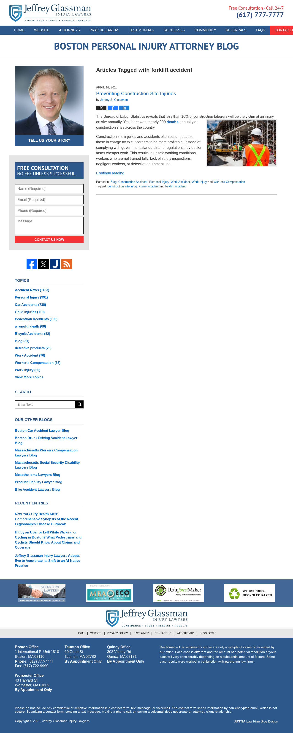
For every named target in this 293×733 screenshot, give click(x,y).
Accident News (32, 290)
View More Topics (29, 377)
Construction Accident (132, 182)
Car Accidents (30, 305)
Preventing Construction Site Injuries (136, 93)
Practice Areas (104, 30)
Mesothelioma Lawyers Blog (37, 475)
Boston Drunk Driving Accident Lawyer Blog (46, 440)
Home (19, 30)
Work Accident (180, 182)
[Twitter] (43, 264)
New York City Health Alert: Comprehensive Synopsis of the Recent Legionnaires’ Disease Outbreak (46, 519)
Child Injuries (30, 312)
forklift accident (175, 186)
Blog (114, 182)
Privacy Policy (117, 633)
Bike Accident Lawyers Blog (37, 489)
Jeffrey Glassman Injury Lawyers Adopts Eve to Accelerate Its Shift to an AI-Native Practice (47, 561)
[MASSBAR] (109, 593)
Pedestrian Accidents (36, 319)
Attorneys (69, 30)
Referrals (236, 30)
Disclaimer (141, 633)
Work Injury (199, 182)
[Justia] (55, 264)
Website (41, 30)
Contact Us (163, 633)
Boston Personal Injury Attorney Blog (50, 13)
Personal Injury (159, 182)
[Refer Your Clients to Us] (41, 593)
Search (80, 404)
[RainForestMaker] (178, 593)
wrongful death (30, 326)
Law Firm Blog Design (256, 721)
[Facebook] (32, 264)
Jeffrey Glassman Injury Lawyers (66, 721)
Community (205, 30)
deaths (173, 122)
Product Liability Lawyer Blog (38, 482)
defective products (33, 348)
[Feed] (66, 264)
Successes (174, 30)
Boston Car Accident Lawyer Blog (42, 430)
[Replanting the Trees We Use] (249, 593)
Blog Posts (208, 633)
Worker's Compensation (229, 182)
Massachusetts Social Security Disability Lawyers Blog (47, 465)
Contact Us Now (49, 239)
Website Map (185, 633)
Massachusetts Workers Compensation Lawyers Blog (46, 452)
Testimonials (141, 30)
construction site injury (122, 186)
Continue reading (110, 173)
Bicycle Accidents (32, 334)
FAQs (260, 30)
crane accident (149, 186)
